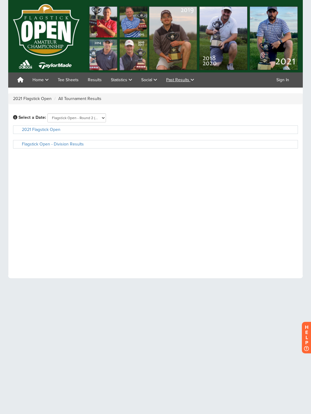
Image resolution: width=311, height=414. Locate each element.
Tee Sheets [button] (68, 79)
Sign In (282, 79)
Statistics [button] (119, 79)
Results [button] (95, 79)
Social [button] (147, 79)
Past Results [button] (178, 79)
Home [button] (38, 79)
